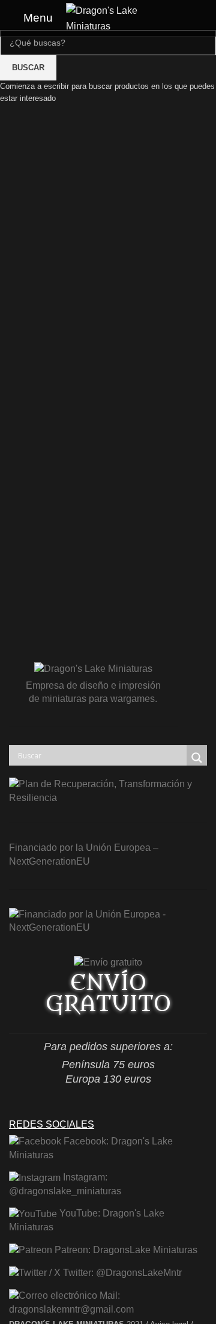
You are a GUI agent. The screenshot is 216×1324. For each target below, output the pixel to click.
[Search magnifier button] (197, 757)
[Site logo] (108, 17)
